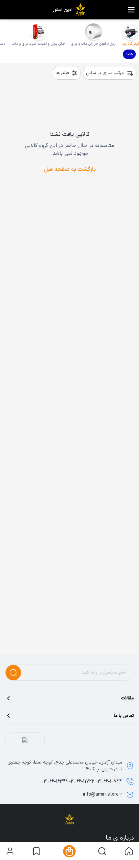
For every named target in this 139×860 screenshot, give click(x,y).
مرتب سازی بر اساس (105, 73)
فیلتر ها (62, 73)
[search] (102, 851)
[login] (10, 851)
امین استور (62, 9)
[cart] (69, 851)
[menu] (131, 9)
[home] (129, 851)
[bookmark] (36, 851)
